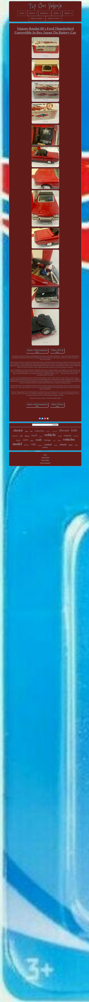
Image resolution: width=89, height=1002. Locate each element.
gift (21, 436)
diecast (64, 430)
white (48, 431)
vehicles (69, 439)
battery (45, 447)
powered (40, 445)
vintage (47, 440)
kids (74, 430)
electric (18, 430)
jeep (59, 440)
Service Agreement (45, 463)
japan (31, 440)
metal (60, 436)
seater (56, 445)
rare (31, 431)
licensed (54, 431)
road (54, 440)
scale (39, 439)
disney (27, 436)
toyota (75, 436)
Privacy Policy (45, 460)
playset (15, 436)
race (76, 445)
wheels (63, 444)
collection (39, 430)
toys (71, 445)
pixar (40, 436)
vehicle (50, 435)
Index (45, 455)
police (26, 445)
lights (18, 440)
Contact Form (45, 457)
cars (25, 439)
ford (26, 431)
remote (67, 435)
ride (33, 444)
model (17, 444)
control (48, 444)
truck (34, 435)
